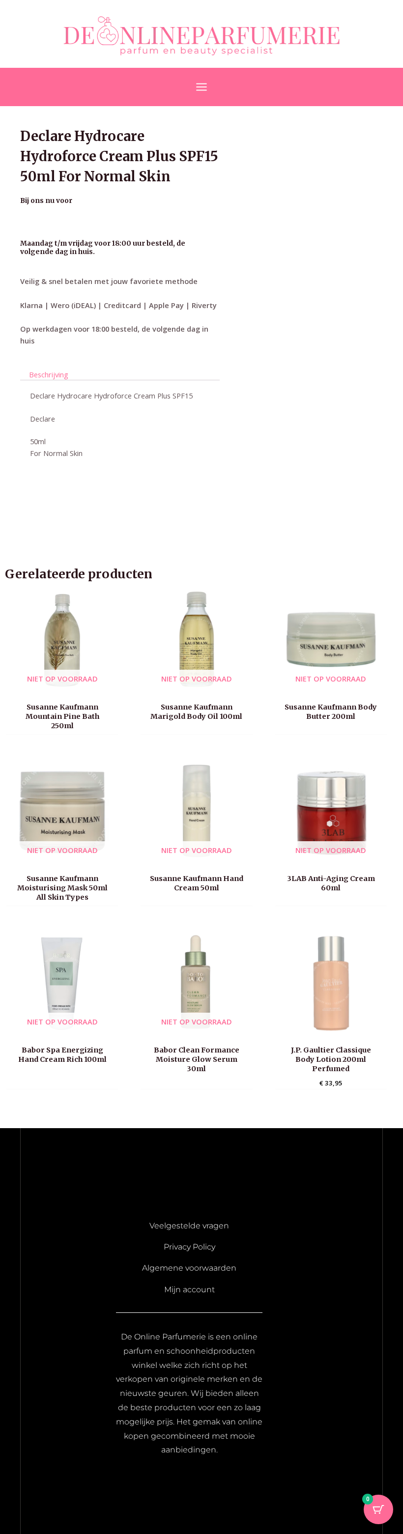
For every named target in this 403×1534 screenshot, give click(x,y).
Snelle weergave (62, 688)
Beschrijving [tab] (48, 374)
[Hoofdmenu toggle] (201, 87)
